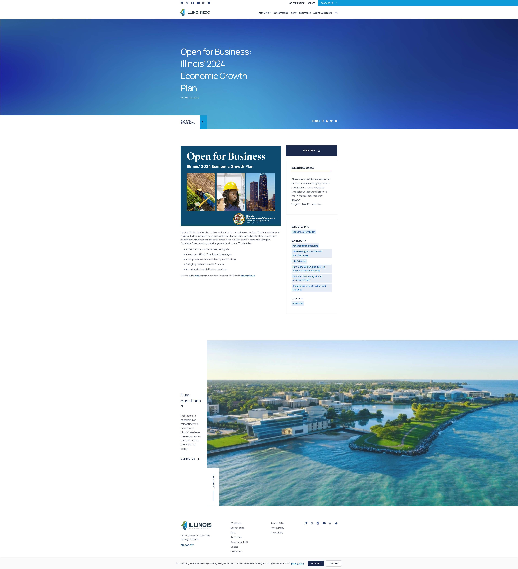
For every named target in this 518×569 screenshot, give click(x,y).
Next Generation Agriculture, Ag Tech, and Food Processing (309, 268)
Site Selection (297, 3)
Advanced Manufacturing (305, 245)
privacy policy (297, 563)
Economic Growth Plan (304, 231)
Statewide (298, 303)
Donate (311, 3)
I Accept (316, 563)
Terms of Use (277, 523)
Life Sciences (299, 261)
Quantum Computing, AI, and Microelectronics (307, 278)
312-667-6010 (187, 545)
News (294, 13)
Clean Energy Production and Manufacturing (307, 253)
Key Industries (280, 13)
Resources (305, 13)
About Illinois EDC (322, 13)
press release (248, 275)
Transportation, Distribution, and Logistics (309, 287)
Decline (334, 563)
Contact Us (327, 3)
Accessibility (277, 533)
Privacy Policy (277, 528)
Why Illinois (265, 13)
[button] (335, 13)
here (197, 275)
